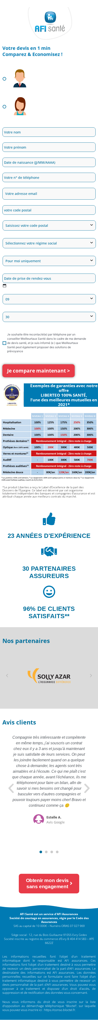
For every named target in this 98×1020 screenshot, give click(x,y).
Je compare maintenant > (38, 370)
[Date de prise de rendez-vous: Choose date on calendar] (4, 285)
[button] (7, 675)
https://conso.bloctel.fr (59, 1010)
